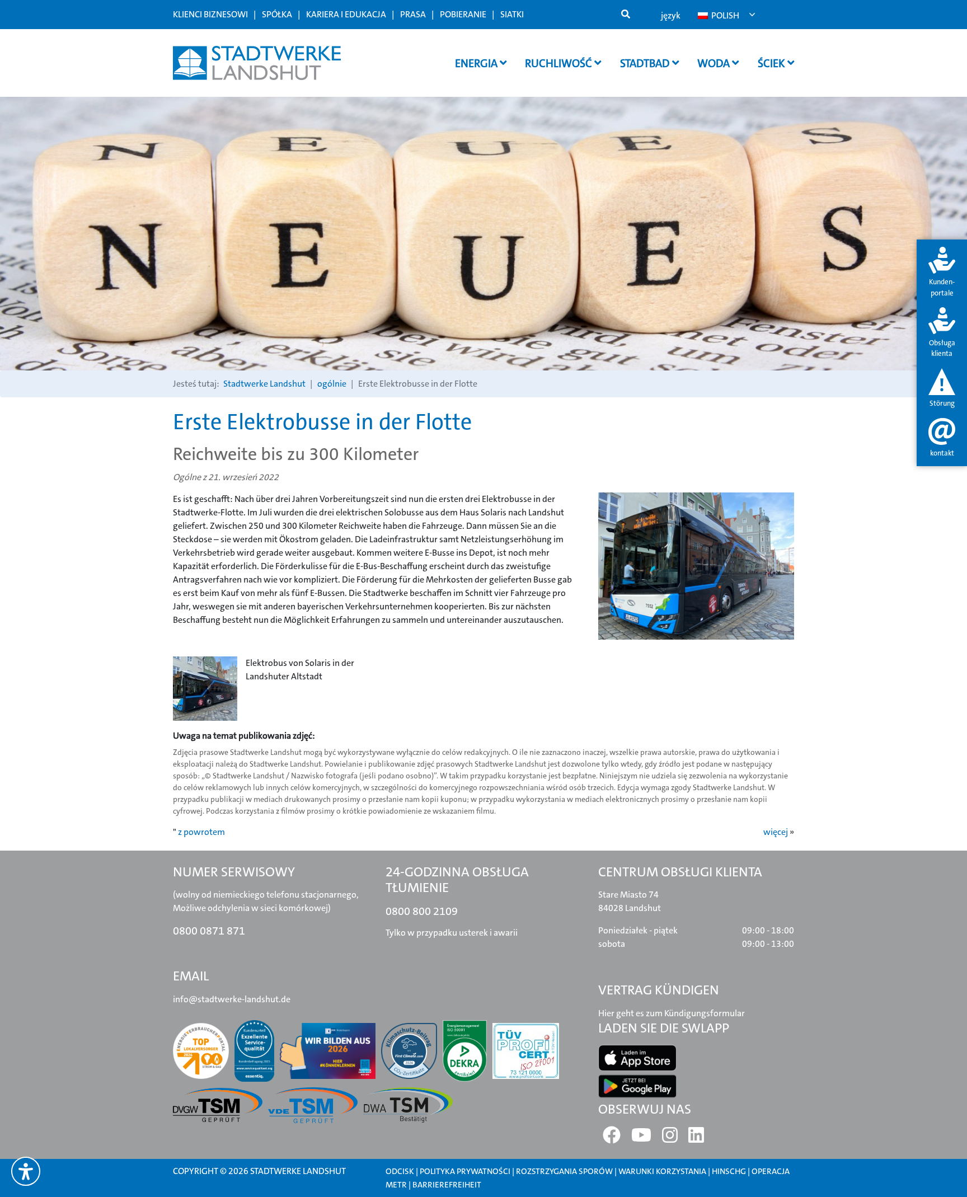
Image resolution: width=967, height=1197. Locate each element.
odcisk (400, 1171)
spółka (277, 14)
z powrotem (201, 832)
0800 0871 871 (209, 930)
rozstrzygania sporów (564, 1171)
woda (714, 63)
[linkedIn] (696, 1138)
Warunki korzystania (663, 1171)
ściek (772, 63)
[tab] (941, 272)
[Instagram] (670, 1138)
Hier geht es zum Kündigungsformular (671, 1013)
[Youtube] (641, 1138)
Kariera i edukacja (346, 14)
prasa (413, 14)
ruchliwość (559, 63)
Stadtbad (646, 63)
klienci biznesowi (210, 14)
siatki (512, 14)
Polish (724, 15)
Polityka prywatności (465, 1171)
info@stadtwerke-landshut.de (231, 999)
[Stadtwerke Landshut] (257, 63)
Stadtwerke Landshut (264, 383)
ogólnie (331, 383)
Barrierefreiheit (446, 1184)
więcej (775, 832)
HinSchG (729, 1171)
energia (477, 63)
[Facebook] (611, 1138)
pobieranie (463, 14)
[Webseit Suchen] (625, 14)
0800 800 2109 (422, 911)
